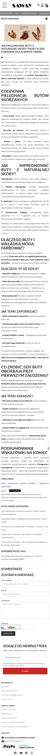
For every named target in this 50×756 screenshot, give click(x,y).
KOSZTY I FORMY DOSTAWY (13, 722)
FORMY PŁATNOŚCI (9, 718)
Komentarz (5, 600)
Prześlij (25, 671)
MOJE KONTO (7, 699)
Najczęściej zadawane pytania (20, 738)
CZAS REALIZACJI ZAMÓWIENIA (14, 727)
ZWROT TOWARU (8, 709)
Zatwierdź (8, 634)
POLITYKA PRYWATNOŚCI (12, 695)
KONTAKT (5, 686)
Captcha (4, 623)
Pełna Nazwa (6, 580)
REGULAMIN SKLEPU (10, 691)
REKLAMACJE (7, 714)
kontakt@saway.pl (14, 741)
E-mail (3, 590)
